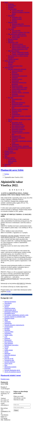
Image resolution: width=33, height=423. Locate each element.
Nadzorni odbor (12, 22)
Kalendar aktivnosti (10, 153)
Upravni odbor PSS (17, 10)
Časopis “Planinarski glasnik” (20, 52)
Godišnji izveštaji (17, 19)
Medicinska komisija (10, 367)
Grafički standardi (13, 59)
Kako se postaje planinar (19, 46)
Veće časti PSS (16, 30)
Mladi (6, 320)
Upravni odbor (12, 9)
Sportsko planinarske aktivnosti (17, 69)
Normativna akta (9, 360)
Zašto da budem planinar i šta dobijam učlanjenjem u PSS (20, 48)
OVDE (8, 291)
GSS (5, 336)
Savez (6, 2)
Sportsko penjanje (17, 79)
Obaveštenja (8, 303)
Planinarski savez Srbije (12, 170)
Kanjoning (15, 94)
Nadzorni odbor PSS (18, 24)
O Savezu (11, 4)
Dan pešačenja (8, 341)
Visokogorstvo (16, 114)
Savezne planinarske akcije (12, 370)
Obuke (6, 352)
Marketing (7, 353)
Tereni (6, 348)
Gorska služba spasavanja (19, 35)
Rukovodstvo (12, 5)
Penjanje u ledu (16, 91)
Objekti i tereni (8, 151)
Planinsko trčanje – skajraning (20, 92)
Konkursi (7, 305)
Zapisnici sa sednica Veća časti (20, 32)
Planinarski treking (17, 86)
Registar (6, 357)
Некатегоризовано (10, 301)
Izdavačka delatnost (13, 51)
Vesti (5, 156)
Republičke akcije (17, 122)
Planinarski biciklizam (18, 96)
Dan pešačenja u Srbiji (18, 126)
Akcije (10, 121)
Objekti (6, 347)
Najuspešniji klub (17, 99)
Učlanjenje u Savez (17, 44)
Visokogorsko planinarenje (19, 76)
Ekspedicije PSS (16, 136)
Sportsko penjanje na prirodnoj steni (14, 316)
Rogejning (7, 368)
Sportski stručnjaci (9, 362)
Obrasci (10, 64)
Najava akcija (8, 363)
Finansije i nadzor (9, 158)
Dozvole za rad (8, 358)
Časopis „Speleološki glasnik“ (20, 54)
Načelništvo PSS (16, 17)
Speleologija (15, 81)
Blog (5, 365)
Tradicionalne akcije (17, 124)
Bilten (13, 101)
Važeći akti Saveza (9, 61)
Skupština (11, 7)
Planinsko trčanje (17, 111)
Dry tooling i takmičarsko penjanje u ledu (16, 315)
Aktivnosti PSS (8, 67)
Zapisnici (14, 20)
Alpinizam (15, 77)
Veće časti (11, 29)
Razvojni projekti (13, 149)
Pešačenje (14, 72)
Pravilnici (11, 62)
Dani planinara (8, 343)
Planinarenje (15, 74)
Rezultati (10, 97)
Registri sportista (13, 39)
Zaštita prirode (8, 350)
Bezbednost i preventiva (11, 345)
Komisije (10, 41)
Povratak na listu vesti (6, 294)
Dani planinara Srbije (18, 127)
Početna (6, 174)
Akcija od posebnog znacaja (12, 372)
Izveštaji (10, 163)
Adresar (6, 154)
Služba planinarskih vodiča (19, 87)
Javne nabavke (12, 161)
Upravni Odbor (8, 331)
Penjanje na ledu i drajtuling (20, 109)
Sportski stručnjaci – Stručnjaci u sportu (19, 119)
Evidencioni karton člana (15, 66)
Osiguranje (7, 164)
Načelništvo (11, 15)
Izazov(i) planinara (17, 71)
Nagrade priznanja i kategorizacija (14, 325)
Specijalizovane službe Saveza (17, 34)
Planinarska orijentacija (18, 102)
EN (5, 166)
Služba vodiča (16, 37)
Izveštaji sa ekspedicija (18, 137)
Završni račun (12, 159)
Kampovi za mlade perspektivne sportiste (20, 147)
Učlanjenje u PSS (13, 42)
